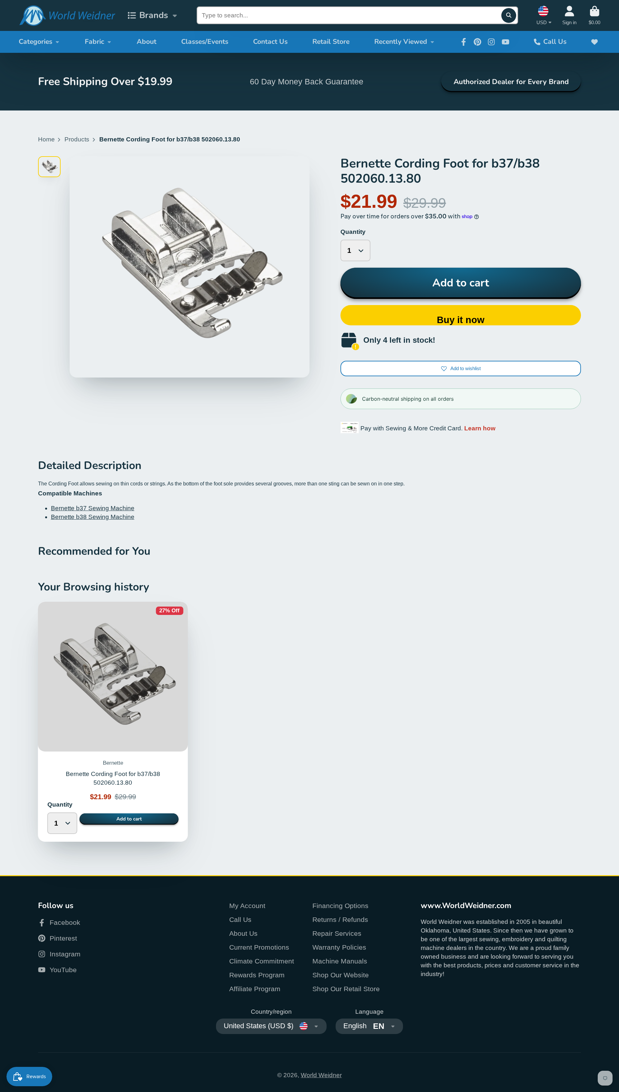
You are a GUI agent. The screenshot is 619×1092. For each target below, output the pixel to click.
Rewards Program (257, 975)
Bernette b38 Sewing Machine (92, 516)
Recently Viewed (400, 41)
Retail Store (330, 41)
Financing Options (340, 905)
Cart (594, 15)
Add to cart (460, 282)
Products (76, 139)
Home (46, 139)
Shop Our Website (340, 975)
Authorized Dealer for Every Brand (511, 82)
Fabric (94, 41)
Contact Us (270, 41)
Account (569, 15)
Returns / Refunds (340, 919)
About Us (243, 933)
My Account (247, 905)
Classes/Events (204, 41)
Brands (153, 15)
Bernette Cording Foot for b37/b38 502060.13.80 (113, 722)
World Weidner (321, 1075)
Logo (67, 16)
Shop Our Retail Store (346, 988)
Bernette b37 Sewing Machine (92, 508)
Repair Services (336, 933)
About (146, 41)
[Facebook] (463, 42)
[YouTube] (505, 42)
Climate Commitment (261, 961)
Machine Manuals (339, 961)
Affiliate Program (254, 988)
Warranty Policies (339, 947)
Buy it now (461, 320)
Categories (35, 41)
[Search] (508, 15)
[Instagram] (491, 42)
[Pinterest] (477, 42)
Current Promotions (259, 947)
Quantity (353, 231)
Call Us (554, 41)
